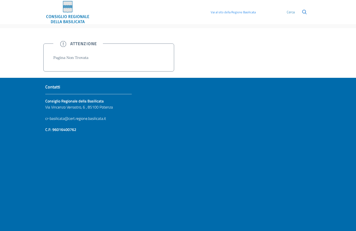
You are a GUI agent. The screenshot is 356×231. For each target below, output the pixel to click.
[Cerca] (304, 12)
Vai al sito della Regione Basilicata (233, 12)
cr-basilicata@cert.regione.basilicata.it (75, 118)
